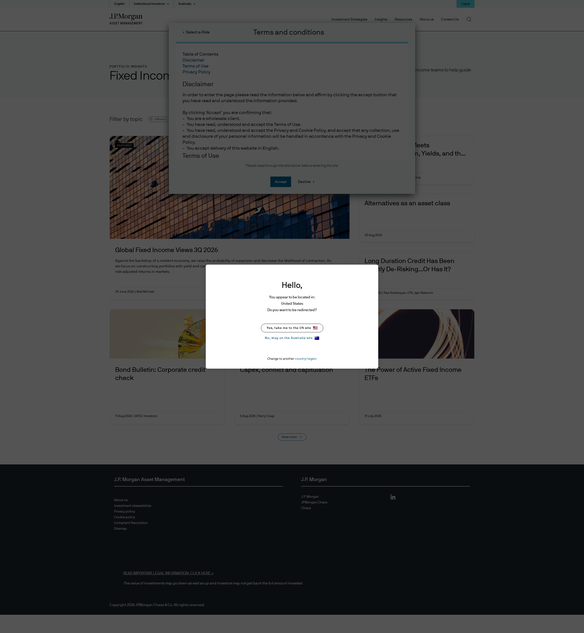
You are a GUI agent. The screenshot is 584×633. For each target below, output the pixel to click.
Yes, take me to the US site (289, 328)
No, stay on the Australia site (289, 338)
